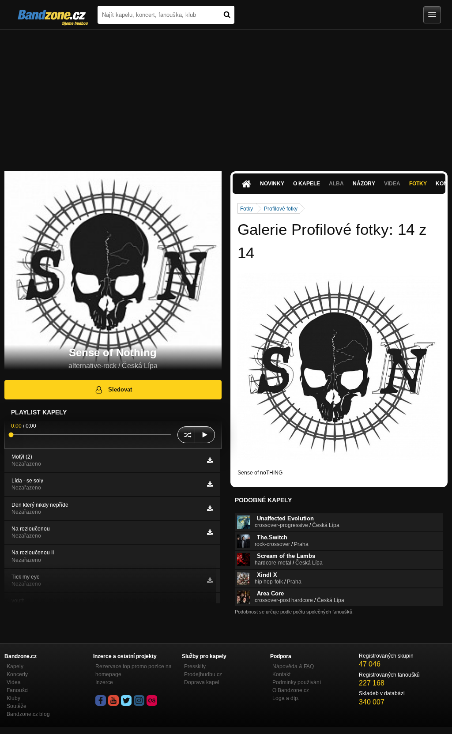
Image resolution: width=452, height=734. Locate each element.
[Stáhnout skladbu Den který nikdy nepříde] (210, 508)
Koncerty (17, 674)
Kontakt (281, 674)
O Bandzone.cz (290, 690)
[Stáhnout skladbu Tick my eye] (210, 580)
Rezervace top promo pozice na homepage (133, 670)
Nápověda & (293, 666)
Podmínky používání (296, 682)
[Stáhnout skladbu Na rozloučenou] (210, 532)
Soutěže (16, 706)
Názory (364, 184)
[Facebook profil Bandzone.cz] (100, 700)
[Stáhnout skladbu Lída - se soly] (210, 484)
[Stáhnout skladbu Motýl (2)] (210, 460)
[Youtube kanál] (113, 700)
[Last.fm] (152, 700)
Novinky (272, 184)
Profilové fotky (281, 209)
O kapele (306, 184)
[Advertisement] (226, 96)
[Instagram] (139, 700)
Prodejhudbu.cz (203, 674)
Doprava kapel (201, 682)
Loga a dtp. (285, 698)
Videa (14, 682)
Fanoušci (18, 690)
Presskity (195, 666)
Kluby (13, 698)
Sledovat (120, 389)
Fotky (418, 184)
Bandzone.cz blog (28, 714)
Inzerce (104, 682)
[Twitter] (126, 700)
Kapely (15, 666)
